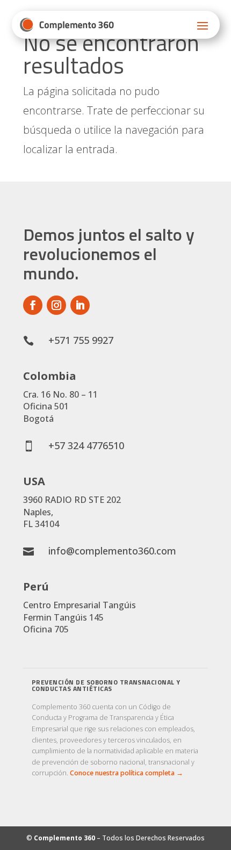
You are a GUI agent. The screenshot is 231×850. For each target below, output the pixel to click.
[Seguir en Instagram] (56, 305)
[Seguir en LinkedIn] (80, 305)
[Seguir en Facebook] (32, 305)
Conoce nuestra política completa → (126, 772)
